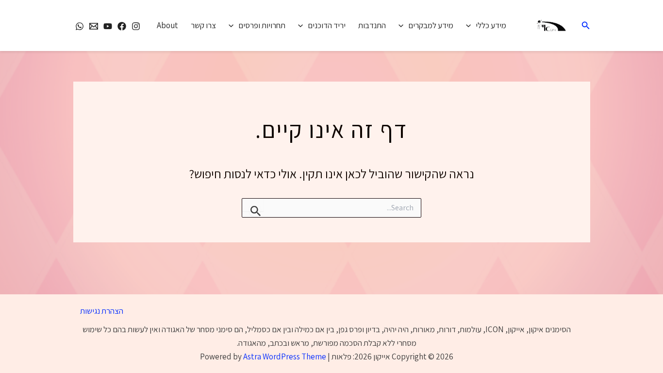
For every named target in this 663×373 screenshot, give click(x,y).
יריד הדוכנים (327, 25)
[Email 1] (94, 26)
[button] (584, 25)
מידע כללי (491, 25)
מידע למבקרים (430, 25)
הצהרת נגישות (101, 310)
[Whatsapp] (79, 26)
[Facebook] (122, 26)
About (167, 25)
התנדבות (372, 25)
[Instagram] (136, 26)
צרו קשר (203, 25)
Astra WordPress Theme (284, 356)
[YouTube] (108, 26)
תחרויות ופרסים (261, 25)
